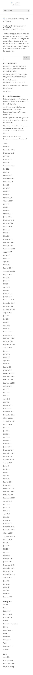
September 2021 (9, 166)
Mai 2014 (6, 357)
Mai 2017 (6, 258)
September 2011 (9, 460)
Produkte (6, 637)
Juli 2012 (6, 428)
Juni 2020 (6, 188)
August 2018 (7, 227)
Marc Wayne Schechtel (11, 126)
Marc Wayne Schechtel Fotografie (14, 118)
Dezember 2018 (8, 220)
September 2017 (9, 249)
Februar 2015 (7, 332)
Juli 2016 (6, 278)
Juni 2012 (6, 431)
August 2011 (7, 463)
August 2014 (7, 348)
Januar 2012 (7, 447)
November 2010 (8, 491)
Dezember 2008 (8, 565)
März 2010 (6, 517)
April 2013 (6, 399)
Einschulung (7, 617)
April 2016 (6, 287)
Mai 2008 (6, 587)
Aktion (22, 29)
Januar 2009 (7, 562)
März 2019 (6, 211)
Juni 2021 (6, 169)
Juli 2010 (6, 504)
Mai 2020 (6, 191)
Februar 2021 (7, 175)
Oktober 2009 (8, 533)
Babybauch (7, 611)
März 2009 (6, 555)
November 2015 (8, 303)
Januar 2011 (7, 485)
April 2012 (6, 437)
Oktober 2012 (8, 418)
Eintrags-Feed (8, 660)
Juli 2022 (6, 156)
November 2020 (8, 179)
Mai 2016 (6, 284)
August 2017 (7, 252)
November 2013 (8, 377)
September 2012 (9, 421)
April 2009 (6, 552)
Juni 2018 (6, 230)
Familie (5, 621)
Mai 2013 (6, 396)
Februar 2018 (7, 239)
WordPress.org (8, 667)
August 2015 (7, 313)
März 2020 (6, 195)
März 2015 (6, 329)
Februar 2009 (7, 559)
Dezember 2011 (8, 450)
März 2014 (6, 364)
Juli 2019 (6, 204)
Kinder (5, 627)
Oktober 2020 (8, 182)
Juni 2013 (6, 393)
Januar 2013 (7, 408)
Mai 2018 (6, 233)
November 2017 (8, 242)
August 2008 (7, 578)
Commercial (7, 614)
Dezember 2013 (8, 373)
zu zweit (6, 649)
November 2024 (8, 150)
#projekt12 (7, 91)
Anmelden (6, 657)
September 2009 (9, 536)
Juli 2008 (6, 581)
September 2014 (9, 345)
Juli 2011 (6, 466)
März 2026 (6, 147)
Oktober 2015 (8, 306)
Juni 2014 (6, 354)
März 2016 (6, 290)
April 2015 (6, 325)
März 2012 (6, 440)
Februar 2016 (7, 294)
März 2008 (6, 594)
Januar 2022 (7, 159)
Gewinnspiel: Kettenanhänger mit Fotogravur (14, 26)
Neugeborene (8, 630)
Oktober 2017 (8, 246)
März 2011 (6, 479)
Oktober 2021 (8, 163)
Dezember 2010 (8, 488)
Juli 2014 (6, 351)
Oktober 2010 (8, 495)
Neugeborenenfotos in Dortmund (15, 139)
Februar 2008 (7, 597)
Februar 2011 (7, 482)
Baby (5, 608)
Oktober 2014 (8, 341)
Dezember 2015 (8, 300)
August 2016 (7, 274)
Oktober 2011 (8, 456)
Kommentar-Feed (9, 663)
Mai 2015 (6, 322)
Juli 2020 (6, 185)
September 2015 (9, 310)
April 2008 (6, 591)
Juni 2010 (6, 507)
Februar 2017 (7, 268)
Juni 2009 (6, 546)
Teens (5, 643)
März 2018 (6, 236)
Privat (5, 633)
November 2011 (8, 453)
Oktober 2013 (8, 380)
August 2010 (7, 501)
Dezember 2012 (8, 412)
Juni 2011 (6, 469)
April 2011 (6, 476)
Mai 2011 (6, 472)
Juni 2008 (6, 584)
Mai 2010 (6, 511)
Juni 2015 (6, 319)
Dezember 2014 (8, 335)
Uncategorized (8, 646)
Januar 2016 (7, 297)
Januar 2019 (7, 217)
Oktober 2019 (8, 201)
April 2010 (6, 514)
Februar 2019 (7, 214)
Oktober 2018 (8, 223)
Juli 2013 (6, 389)
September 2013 (9, 383)
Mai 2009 (6, 549)
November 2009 (8, 530)
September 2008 (9, 575)
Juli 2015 (6, 316)
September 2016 (9, 271)
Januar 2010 (7, 523)
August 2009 (7, 539)
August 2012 (7, 424)
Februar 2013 (7, 405)
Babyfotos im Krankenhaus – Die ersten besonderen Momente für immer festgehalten (14, 68)
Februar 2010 (7, 520)
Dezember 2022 (8, 153)
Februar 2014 (7, 367)
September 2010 (9, 498)
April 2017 (6, 262)
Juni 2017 (6, 255)
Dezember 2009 (8, 527)
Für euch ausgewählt (10, 624)
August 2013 (7, 386)
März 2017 (6, 265)
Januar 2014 (7, 370)
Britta (7, 29)
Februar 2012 (7, 444)
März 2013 (6, 402)
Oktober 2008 (8, 571)
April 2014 (6, 361)
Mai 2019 (6, 207)
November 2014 (8, 338)
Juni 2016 (6, 281)
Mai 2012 (6, 434)
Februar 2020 (7, 198)
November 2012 (8, 415)
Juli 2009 (6, 543)
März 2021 (6, 172)
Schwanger (7, 640)
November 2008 (8, 568)
